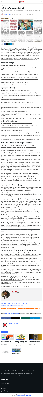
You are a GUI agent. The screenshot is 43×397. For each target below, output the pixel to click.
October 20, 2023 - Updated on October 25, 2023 (5, 352)
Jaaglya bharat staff (8, 14)
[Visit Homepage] (21, 2)
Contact (2, 385)
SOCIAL (5, 5)
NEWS (14, 351)
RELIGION (3, 339)
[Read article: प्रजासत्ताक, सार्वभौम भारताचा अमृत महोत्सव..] (35, 337)
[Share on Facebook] (5, 44)
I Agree (28, 395)
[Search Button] (41, 1)
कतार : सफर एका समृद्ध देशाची (15, 353)
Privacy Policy (3, 386)
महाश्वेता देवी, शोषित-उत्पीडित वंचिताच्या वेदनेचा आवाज (12, 306)
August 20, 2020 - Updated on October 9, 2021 (21, 14)
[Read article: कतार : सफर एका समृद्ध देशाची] (16, 350)
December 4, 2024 (4, 344)
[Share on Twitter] (7, 44)
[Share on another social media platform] (13, 44)
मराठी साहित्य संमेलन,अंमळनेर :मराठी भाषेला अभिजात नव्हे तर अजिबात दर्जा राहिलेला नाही (21, 343)
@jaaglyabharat (9, 313)
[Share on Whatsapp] (9, 44)
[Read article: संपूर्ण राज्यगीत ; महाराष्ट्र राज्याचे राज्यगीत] (7, 337)
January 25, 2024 (32, 344)
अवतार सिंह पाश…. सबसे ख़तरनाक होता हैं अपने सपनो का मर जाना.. (14, 303)
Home (2, 5)
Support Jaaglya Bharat (5, 390)
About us (3, 381)
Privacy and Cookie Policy (20, 395)
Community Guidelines (5, 383)
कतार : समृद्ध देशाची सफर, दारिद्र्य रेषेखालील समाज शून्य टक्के (5, 349)
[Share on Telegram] (11, 44)
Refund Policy (3, 388)
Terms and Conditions (5, 391)
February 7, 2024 (18, 345)
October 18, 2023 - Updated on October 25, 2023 (16, 356)
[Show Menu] (1, 1)
